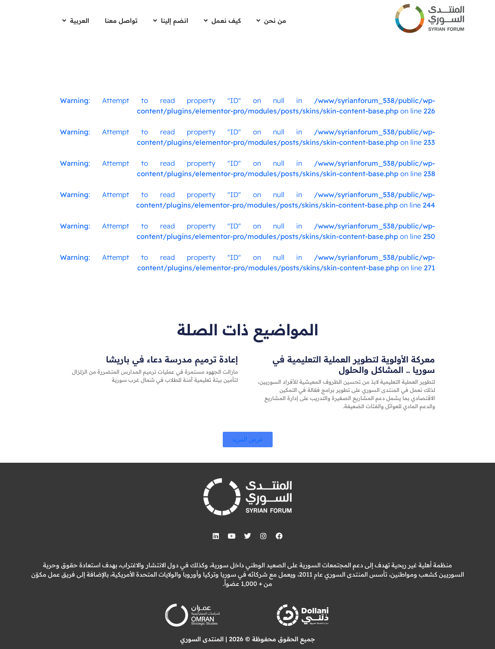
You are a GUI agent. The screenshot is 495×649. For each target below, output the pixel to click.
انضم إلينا (174, 20)
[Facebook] (279, 536)
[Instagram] (263, 536)
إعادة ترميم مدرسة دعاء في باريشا (172, 359)
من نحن (275, 20)
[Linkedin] (216, 536)
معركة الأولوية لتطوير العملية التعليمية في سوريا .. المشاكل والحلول (354, 364)
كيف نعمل (226, 20)
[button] (248, 439)
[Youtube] (232, 536)
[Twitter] (247, 536)
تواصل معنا (121, 20)
